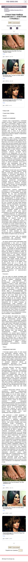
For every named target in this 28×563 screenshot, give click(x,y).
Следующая (16, 22)
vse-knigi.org (12, 2)
